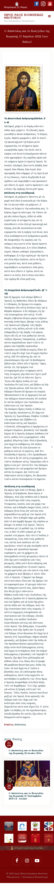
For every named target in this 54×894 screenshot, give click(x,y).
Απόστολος (20, 724)
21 (9, 743)
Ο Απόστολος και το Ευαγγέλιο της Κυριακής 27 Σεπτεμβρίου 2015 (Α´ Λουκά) (26, 796)
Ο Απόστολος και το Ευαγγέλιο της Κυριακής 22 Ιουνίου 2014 (26, 752)
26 (9, 786)
